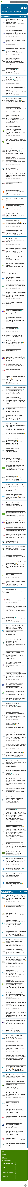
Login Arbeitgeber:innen (7, 1168)
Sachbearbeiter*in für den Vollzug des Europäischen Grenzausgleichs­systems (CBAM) (16, 512)
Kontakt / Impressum (6, 1160)
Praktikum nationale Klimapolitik (14, 1074)
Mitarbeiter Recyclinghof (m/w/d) (14, 858)
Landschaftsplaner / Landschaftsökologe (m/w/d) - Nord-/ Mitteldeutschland (15, 159)
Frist (25, 16)
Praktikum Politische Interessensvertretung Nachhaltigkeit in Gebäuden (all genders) (16, 931)
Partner (3, 1153)
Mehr (24, 2)
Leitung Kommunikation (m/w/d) (14, 198)
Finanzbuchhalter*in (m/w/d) (13, 364)
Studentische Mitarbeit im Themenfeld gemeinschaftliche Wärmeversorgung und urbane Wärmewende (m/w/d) (16, 959)
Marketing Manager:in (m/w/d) (14, 335)
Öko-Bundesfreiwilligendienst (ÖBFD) (15, 1143)
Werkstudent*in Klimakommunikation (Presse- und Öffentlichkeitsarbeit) (15, 972)
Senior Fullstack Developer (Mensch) (15, 272)
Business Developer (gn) (12, 541)
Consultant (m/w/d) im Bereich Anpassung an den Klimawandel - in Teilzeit (15, 240)
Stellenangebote (6, 7)
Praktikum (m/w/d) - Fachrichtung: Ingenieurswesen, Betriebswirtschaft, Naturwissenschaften (15, 1083)
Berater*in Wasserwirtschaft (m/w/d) (15, 173)
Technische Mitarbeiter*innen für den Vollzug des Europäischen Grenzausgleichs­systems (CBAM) (15, 467)
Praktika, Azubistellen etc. (8, 9)
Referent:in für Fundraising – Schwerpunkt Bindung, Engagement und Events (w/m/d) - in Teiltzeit (16, 673)
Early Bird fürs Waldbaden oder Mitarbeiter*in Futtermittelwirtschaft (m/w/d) (15, 780)
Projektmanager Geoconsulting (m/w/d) (16, 744)
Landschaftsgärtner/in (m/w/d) (14, 851)
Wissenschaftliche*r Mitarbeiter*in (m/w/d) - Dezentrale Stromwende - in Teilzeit (15, 376)
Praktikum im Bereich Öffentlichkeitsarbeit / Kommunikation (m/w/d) (16, 1094)
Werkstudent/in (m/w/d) (12, 213)
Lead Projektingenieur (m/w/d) (14, 752)
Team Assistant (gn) (11, 589)
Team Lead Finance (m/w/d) (13, 369)
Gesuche (19, 2)
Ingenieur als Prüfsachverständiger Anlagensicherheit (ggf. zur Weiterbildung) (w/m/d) (15, 875)
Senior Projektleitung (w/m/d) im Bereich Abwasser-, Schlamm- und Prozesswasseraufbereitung (14, 685)
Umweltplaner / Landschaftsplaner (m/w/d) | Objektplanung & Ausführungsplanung (15, 652)
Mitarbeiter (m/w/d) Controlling (14, 555)
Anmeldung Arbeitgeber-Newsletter (9, 1177)
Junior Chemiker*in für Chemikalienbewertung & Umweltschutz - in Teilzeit (16, 425)
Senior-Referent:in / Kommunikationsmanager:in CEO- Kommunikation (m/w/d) (14, 798)
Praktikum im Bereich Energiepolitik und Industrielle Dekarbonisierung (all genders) (16, 1066)
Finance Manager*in (11, 168)
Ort (22, 16)
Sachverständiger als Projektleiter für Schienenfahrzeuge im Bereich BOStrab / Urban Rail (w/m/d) (16, 762)
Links (3, 1151)
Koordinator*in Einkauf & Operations (15, 698)
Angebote (12, 2)
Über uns (4, 1154)
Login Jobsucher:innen (8, 1163)
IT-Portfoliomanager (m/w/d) (13, 520)
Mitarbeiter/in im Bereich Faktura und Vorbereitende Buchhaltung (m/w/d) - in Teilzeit (16, 89)
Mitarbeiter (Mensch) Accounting (14, 433)
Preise (3, 1155)
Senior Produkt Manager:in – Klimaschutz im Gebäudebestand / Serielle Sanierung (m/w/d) (15, 458)
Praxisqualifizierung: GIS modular (14, 1029)
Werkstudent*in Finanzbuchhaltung (15, 691)
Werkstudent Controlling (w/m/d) (14, 868)
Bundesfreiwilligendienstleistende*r (15, 1020)
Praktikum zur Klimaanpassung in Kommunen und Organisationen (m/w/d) (14, 941)
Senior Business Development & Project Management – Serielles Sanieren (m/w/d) (16, 772)
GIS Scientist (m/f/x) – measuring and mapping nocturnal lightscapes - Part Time (15, 734)
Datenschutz (4, 1158)
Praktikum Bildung (11, 1138)
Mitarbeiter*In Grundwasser (13, 107)
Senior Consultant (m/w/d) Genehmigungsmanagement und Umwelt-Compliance (14, 21)
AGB (3, 1157)
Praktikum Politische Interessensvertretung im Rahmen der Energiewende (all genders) (15, 922)
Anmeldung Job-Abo (8, 1172)
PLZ (20, 16)
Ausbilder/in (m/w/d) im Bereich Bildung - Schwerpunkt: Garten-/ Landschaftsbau (16, 608)
